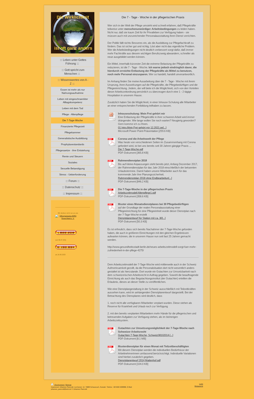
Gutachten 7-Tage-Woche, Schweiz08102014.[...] (145, 335)
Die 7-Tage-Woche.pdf (130, 149)
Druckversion (59, 385)
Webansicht (199, 386)
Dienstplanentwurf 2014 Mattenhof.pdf (139, 360)
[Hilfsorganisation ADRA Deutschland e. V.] (72, 221)
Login (201, 384)
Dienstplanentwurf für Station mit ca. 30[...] (142, 218)
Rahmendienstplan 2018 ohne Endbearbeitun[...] (145, 178)
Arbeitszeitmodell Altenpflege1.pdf (137, 192)
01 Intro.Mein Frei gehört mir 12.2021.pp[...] (142, 127)
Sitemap (68, 385)
